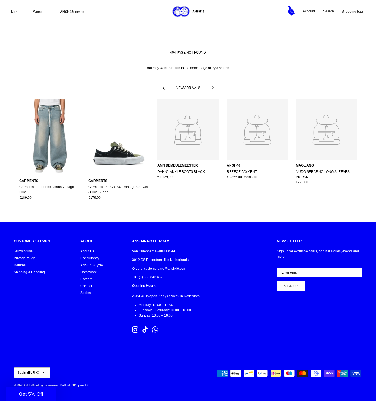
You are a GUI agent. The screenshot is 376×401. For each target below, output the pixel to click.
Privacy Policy (24, 258)
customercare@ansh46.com (165, 269)
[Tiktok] (145, 329)
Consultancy (89, 258)
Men (14, 12)
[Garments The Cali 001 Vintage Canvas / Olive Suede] (118, 137)
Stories (85, 293)
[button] (31, 394)
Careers (86, 279)
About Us (87, 251)
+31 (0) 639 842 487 (147, 277)
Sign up (291, 286)
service (72, 12)
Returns (20, 265)
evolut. (84, 385)
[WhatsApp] (155, 329)
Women (39, 12)
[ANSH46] (188, 12)
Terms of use (23, 251)
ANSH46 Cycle (91, 265)
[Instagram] (135, 329)
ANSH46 (29, 385)
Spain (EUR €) (28, 373)
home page (198, 68)
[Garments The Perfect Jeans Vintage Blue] (49, 137)
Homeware (88, 272)
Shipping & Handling (29, 272)
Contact (86, 286)
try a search (220, 68)
